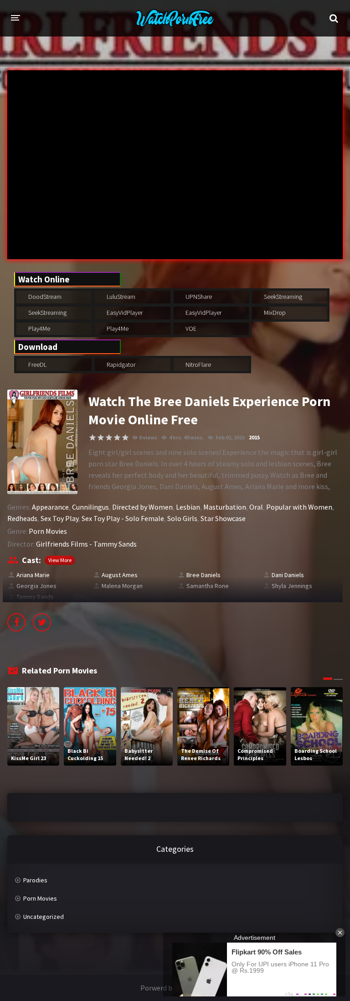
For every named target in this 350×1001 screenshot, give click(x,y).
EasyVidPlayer (124, 312)
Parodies (35, 880)
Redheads (22, 518)
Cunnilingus (90, 506)
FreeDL (36, 364)
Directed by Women (142, 506)
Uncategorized (43, 916)
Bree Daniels (203, 575)
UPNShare (198, 296)
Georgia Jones (36, 586)
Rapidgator (120, 364)
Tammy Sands (35, 597)
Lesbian (188, 506)
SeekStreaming (282, 296)
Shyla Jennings (292, 586)
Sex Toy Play (59, 518)
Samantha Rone (207, 586)
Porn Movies (48, 531)
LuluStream (120, 296)
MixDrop (274, 312)
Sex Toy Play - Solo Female (123, 518)
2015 (254, 437)
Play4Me (38, 328)
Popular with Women (299, 506)
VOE (190, 328)
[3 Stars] (109, 437)
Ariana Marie (33, 575)
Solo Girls (182, 518)
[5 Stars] (125, 437)
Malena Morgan (122, 586)
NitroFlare (197, 364)
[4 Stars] (117, 437)
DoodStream (44, 296)
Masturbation (224, 506)
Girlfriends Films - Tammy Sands (86, 543)
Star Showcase (223, 518)
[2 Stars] (101, 437)
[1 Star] (92, 437)
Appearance (50, 506)
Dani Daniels (288, 575)
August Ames (120, 575)
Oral (256, 506)
